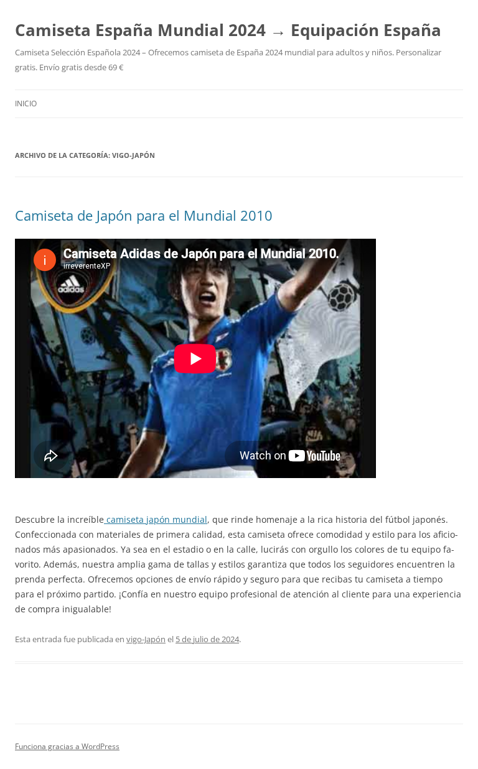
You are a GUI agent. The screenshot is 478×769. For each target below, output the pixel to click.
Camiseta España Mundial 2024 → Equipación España (228, 30)
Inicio (26, 103)
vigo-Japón (146, 639)
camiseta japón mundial (155, 519)
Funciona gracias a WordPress (67, 746)
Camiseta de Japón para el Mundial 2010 (144, 215)
